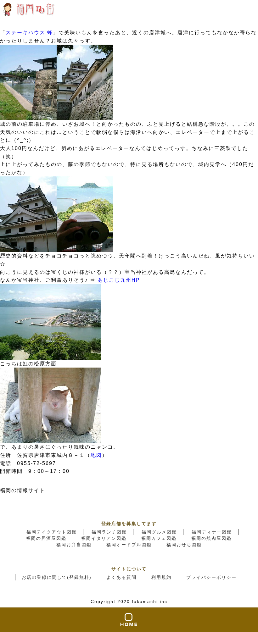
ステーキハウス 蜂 (29, 32)
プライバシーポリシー (211, 577)
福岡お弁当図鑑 (74, 544)
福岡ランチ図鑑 (109, 532)
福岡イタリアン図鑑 (103, 538)
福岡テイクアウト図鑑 (51, 532)
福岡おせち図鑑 (184, 544)
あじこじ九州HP (119, 280)
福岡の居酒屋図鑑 (46, 538)
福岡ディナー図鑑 (212, 532)
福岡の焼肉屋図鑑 (211, 538)
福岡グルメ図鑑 (159, 532)
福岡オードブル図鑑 (129, 544)
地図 (96, 455)
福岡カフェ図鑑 (159, 538)
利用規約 (161, 577)
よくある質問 (121, 577)
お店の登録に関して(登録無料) (57, 577)
